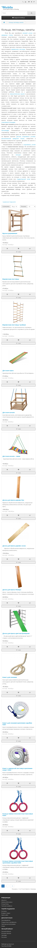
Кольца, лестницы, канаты (16, 22)
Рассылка (4, 937)
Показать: (23, 206)
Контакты (4, 911)
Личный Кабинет (6, 931)
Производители (5, 920)
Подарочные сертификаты (8, 922)
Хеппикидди (5, 130)
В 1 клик (18, 252)
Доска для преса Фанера (11, 590)
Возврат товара (5, 913)
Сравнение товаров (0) (9, 202)
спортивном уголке (29, 144)
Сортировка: (6, 206)
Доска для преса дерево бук (13, 500)
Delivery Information (6, 902)
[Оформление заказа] (34, 2)
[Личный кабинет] (26, 2)
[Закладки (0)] (29, 2)
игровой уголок (27, 33)
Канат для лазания (9, 677)
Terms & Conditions (6, 906)
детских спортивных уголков (25, 136)
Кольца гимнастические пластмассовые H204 (17, 814)
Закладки (4, 935)
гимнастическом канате (17, 94)
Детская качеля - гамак (11, 456)
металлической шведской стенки (12, 138)
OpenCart (11, 944)
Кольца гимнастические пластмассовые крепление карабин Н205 (17, 862)
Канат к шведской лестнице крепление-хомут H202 (17, 769)
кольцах (18, 155)
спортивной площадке (8, 122)
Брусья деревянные (9, 233)
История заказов (6, 933)
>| (12, 886)
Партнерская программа (8, 924)
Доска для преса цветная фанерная (15, 633)
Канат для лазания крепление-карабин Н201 (17, 724)
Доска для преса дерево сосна (14, 546)
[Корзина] (31, 2)
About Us (3, 900)
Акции (3, 926)
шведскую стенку (7, 35)
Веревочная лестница (10, 279)
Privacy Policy (5, 904)
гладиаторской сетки (23, 179)
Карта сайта (4, 915)
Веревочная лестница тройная (14, 325)
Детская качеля (8, 412)
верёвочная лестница (18, 49)
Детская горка (7, 370)
